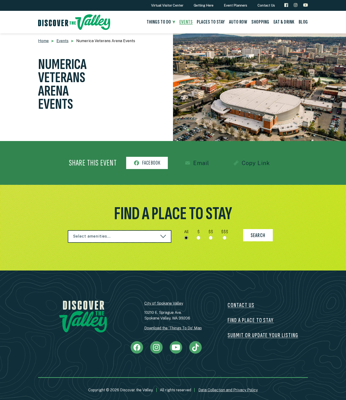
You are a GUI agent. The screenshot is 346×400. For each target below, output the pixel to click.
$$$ (224, 232)
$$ (210, 232)
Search (258, 235)
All (186, 232)
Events (62, 41)
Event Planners (235, 5)
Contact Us (266, 5)
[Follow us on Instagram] (296, 5)
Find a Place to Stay (251, 320)
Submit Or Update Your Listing (263, 335)
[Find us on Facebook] (286, 5)
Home (43, 41)
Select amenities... (92, 236)
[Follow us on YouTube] (305, 5)
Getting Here (203, 5)
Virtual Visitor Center (167, 5)
